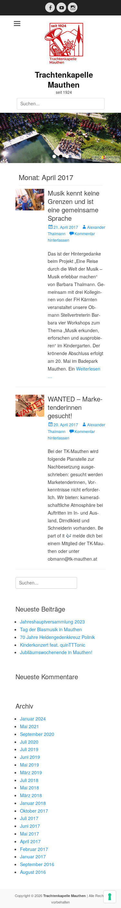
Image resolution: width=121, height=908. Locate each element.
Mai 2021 (29, 726)
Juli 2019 (29, 749)
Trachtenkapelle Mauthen (64, 79)
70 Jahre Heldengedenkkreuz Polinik (57, 637)
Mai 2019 (29, 764)
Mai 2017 (29, 833)
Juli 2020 (29, 742)
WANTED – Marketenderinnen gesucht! (75, 407)
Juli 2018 (29, 780)
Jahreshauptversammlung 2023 (52, 621)
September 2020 (37, 734)
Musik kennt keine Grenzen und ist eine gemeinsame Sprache (73, 205)
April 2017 (30, 841)
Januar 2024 (33, 718)
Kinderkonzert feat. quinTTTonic (52, 645)
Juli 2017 (29, 818)
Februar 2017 (34, 849)
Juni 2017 (30, 826)
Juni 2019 (30, 757)
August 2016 (33, 872)
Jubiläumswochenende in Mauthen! (56, 652)
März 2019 (31, 772)
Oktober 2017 (34, 810)
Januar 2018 (33, 803)
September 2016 (37, 864)
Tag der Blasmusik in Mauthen (51, 629)
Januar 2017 (33, 856)
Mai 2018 (29, 787)
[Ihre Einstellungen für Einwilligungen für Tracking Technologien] (110, 897)
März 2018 (31, 795)
